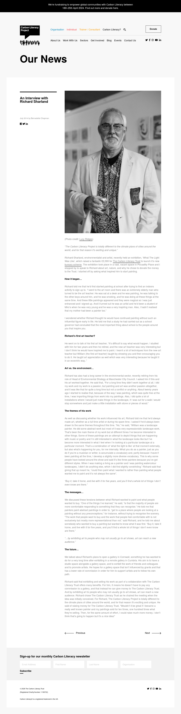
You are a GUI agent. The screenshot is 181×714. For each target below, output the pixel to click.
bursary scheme (73, 264)
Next (148, 632)
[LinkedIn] (27, 123)
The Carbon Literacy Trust (126, 261)
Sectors (84, 40)
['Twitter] (24, 123)
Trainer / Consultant (89, 29)
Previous (80, 632)
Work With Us (70, 40)
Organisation (57, 29)
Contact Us (130, 40)
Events (118, 40)
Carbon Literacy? (112, 29)
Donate (153, 28)
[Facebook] (21, 123)
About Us (55, 40)
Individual (72, 29)
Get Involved (97, 40)
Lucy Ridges (85, 239)
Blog (109, 40)
